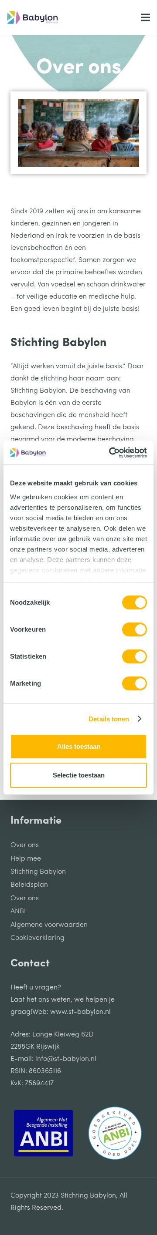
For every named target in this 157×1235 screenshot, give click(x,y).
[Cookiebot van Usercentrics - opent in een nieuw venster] (111, 452)
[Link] (32, 17)
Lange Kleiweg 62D (63, 1034)
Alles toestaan (78, 746)
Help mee (25, 858)
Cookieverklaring (37, 938)
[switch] (134, 629)
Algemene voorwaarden (49, 925)
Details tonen (109, 719)
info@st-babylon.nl (65, 1059)
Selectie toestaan (79, 775)
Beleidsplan (29, 885)
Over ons (24, 845)
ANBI (18, 911)
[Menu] (146, 17)
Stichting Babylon (38, 871)
